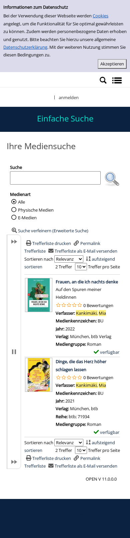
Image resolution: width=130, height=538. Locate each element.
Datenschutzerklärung (25, 47)
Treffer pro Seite (104, 267)
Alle (21, 202)
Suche (16, 167)
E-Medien (27, 218)
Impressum (93, 522)
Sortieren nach (38, 259)
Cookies (100, 16)
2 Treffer (63, 267)
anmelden (69, 97)
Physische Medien (36, 210)
